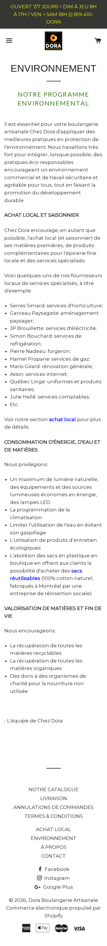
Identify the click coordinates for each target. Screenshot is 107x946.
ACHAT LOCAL (53, 829)
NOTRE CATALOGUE (53, 789)
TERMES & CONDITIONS (54, 816)
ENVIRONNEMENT (53, 838)
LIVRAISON (53, 798)
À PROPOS (53, 847)
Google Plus (57, 887)
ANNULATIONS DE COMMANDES (53, 807)
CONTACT (53, 856)
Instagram (56, 878)
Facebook (56, 869)
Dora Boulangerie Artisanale (63, 900)
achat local (62, 419)
